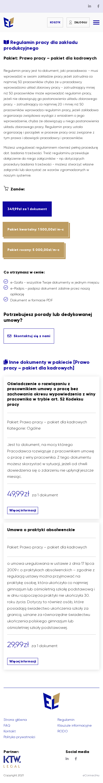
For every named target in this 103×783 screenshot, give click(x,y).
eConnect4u (91, 775)
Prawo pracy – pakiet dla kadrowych (58, 58)
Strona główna (15, 720)
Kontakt (10, 731)
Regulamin (65, 720)
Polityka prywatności (19, 737)
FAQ (7, 725)
